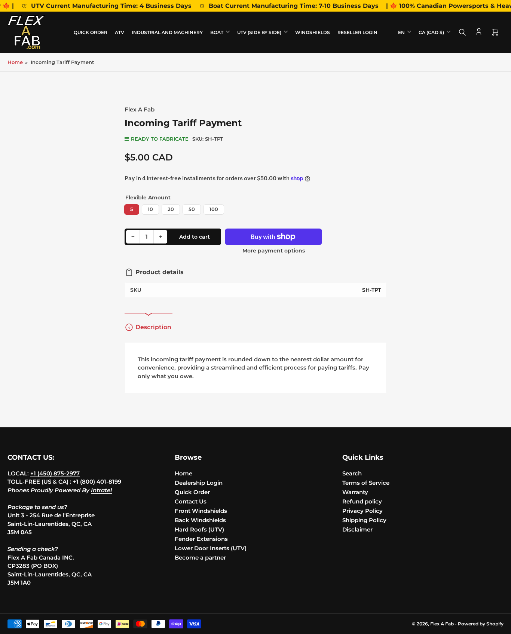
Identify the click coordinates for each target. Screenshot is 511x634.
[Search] (462, 32)
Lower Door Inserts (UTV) (211, 548)
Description (153, 327)
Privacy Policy (362, 510)
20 (171, 209)
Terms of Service (365, 482)
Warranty (355, 492)
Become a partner (200, 557)
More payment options (273, 250)
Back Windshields (200, 520)
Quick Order (90, 32)
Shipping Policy (364, 520)
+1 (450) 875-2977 (55, 473)
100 (213, 209)
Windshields (312, 32)
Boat (216, 32)
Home (15, 62)
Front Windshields (201, 510)
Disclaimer (357, 529)
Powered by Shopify (481, 624)
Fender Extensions (201, 538)
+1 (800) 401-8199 (97, 481)
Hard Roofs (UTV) (199, 529)
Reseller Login (357, 32)
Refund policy (362, 501)
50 (192, 209)
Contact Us (190, 501)
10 (150, 209)
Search (352, 473)
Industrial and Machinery (167, 32)
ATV (119, 32)
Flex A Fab (139, 109)
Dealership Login (199, 482)
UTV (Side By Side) (259, 32)
